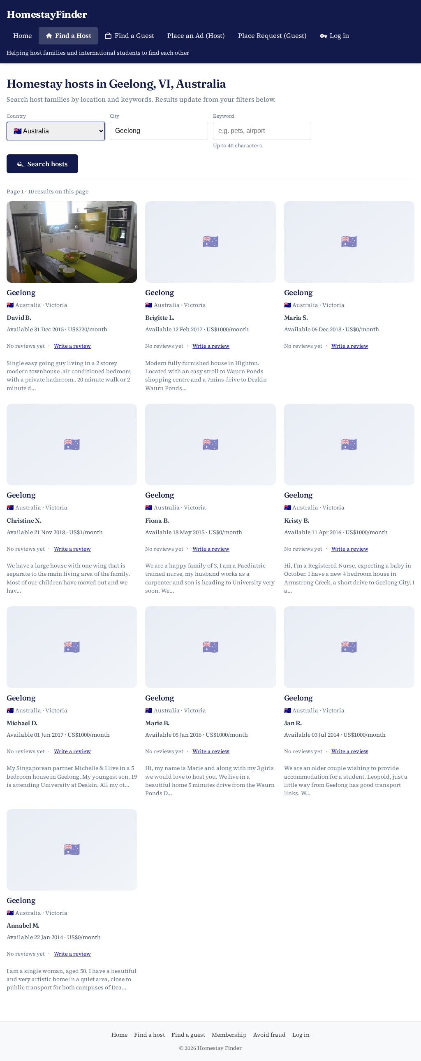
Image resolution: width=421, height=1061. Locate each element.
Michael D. (22, 723)
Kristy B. (296, 520)
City (114, 116)
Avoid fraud (269, 1035)
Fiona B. (157, 520)
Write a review (72, 345)
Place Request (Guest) (272, 35)
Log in (339, 35)
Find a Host (73, 35)
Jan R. (293, 723)
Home (22, 35)
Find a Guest (134, 35)
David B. (19, 317)
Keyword (223, 116)
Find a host (149, 1035)
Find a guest (188, 1035)
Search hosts (48, 163)
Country (16, 116)
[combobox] (159, 131)
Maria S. (296, 317)
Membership (229, 1035)
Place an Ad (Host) (196, 35)
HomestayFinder (47, 14)
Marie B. (157, 723)
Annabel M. (23, 925)
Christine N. (24, 520)
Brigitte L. (159, 317)
